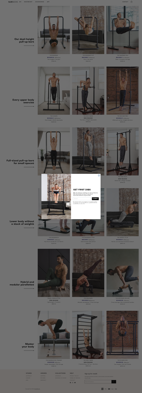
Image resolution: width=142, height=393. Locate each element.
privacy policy (93, 201)
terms (76, 202)
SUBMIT (95, 198)
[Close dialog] (99, 175)
